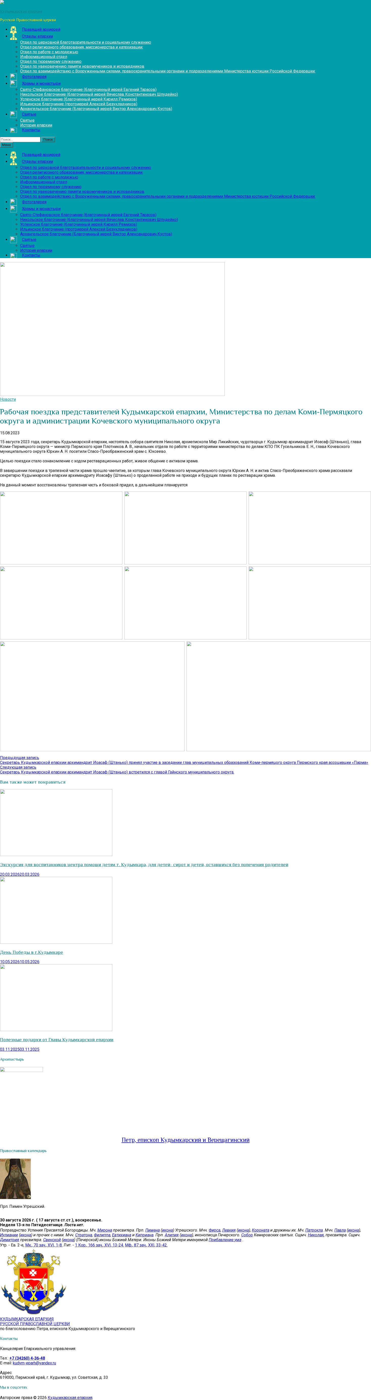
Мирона (104, 1230)
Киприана (144, 1235)
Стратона (83, 1235)
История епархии (36, 125)
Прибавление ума (225, 1239)
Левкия (229, 1230)
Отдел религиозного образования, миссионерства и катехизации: (81, 47)
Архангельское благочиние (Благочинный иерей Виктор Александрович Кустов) (96, 108)
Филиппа (102, 1235)
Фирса (214, 1230)
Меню (6, 145)
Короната (260, 1230)
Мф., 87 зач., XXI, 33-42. (146, 1245)
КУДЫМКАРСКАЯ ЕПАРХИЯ (35, 1321)
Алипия (172, 1235)
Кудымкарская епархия (70, 1397)
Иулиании (9, 1235)
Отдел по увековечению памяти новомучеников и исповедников (82, 66)
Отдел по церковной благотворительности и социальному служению (85, 42)
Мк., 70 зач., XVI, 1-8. (44, 1245)
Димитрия (9, 1239)
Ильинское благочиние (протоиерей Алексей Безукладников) (78, 104)
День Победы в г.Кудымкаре (31, 952)
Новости (8, 399)
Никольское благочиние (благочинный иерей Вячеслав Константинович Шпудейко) (99, 94)
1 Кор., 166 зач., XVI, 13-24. (99, 1245)
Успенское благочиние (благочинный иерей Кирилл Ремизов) (78, 99)
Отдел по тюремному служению (51, 61)
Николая (316, 1235)
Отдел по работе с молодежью (49, 51)
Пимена (152, 1230)
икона (167, 1230)
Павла (340, 1230)
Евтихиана (121, 1235)
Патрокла (314, 1230)
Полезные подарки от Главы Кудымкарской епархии (56, 1039)
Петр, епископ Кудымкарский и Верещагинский (186, 1139)
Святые (27, 120)
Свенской (52, 1239)
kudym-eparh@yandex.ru (34, 1363)
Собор (247, 1235)
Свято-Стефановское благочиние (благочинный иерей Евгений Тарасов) (88, 89)
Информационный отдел (43, 56)
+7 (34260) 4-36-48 (27, 1358)
